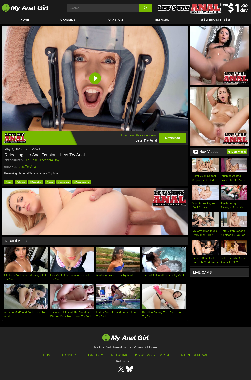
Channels (68, 355)
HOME (25, 19)
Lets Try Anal (28, 166)
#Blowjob (21, 182)
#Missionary (63, 182)
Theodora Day (49, 160)
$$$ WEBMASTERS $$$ (215, 19)
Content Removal (192, 355)
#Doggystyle (35, 182)
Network (162, 19)
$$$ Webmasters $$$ (152, 355)
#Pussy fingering (81, 182)
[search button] (145, 8)
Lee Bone (31, 160)
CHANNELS (67, 19)
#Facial (50, 182)
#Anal (8, 182)
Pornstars (115, 19)
